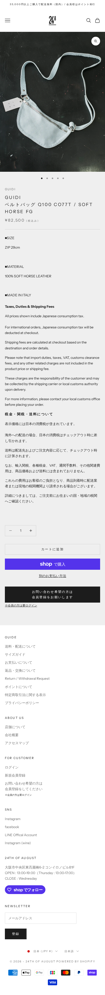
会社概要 (12, 735)
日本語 (69, 951)
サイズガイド (15, 654)
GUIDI (10, 189)
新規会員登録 (15, 775)
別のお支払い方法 (52, 576)
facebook (12, 827)
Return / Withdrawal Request (27, 678)
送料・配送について (20, 646)
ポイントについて (18, 687)
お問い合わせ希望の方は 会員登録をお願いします (52, 594)
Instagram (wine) (18, 843)
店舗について (15, 727)
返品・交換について (20, 670)
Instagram (13, 819)
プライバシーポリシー (22, 703)
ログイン (12, 767)
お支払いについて (18, 662)
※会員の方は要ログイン (21, 605)
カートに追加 (52, 549)
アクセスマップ (17, 743)
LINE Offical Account (21, 835)
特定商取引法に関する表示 (25, 695)
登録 (16, 934)
